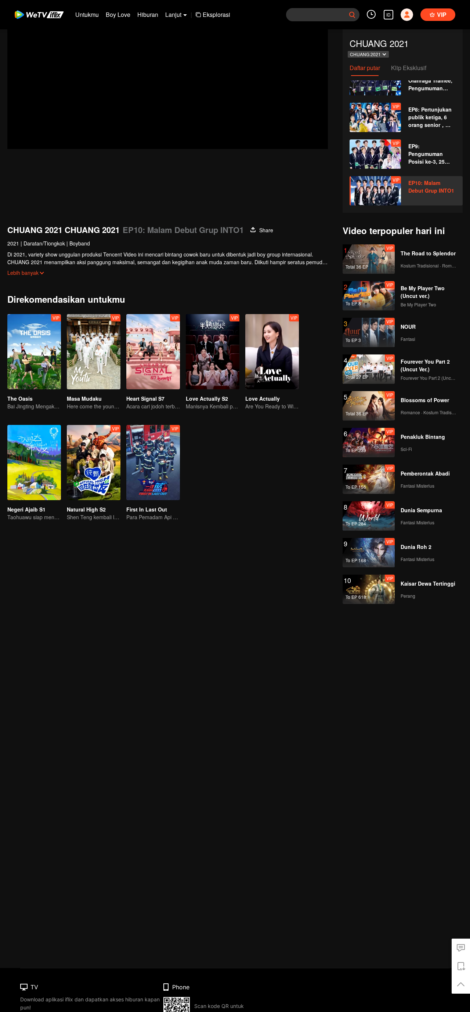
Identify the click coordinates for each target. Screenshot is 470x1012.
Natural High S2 (86, 509)
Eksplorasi (216, 14)
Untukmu (87, 14)
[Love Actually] (272, 351)
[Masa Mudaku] (93, 351)
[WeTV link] (39, 15)
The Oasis (20, 398)
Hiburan (147, 14)
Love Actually (262, 398)
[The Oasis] (34, 351)
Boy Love (118, 14)
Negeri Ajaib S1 (26, 509)
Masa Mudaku (84, 398)
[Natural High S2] (93, 462)
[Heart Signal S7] (153, 351)
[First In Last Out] (153, 462)
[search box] (352, 14)
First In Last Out (146, 509)
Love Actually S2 (207, 398)
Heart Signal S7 (145, 398)
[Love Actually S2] (212, 351)
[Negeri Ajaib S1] (34, 462)
